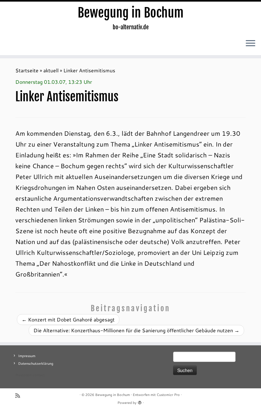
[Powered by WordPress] (140, 401)
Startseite (27, 70)
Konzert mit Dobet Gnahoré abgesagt (68, 319)
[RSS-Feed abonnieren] (19, 395)
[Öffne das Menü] (250, 43)
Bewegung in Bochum (131, 12)
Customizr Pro (168, 394)
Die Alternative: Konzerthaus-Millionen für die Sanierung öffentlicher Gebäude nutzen (136, 330)
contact (39, 375)
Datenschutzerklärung (35, 363)
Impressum (26, 355)
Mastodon (23, 375)
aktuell (51, 70)
